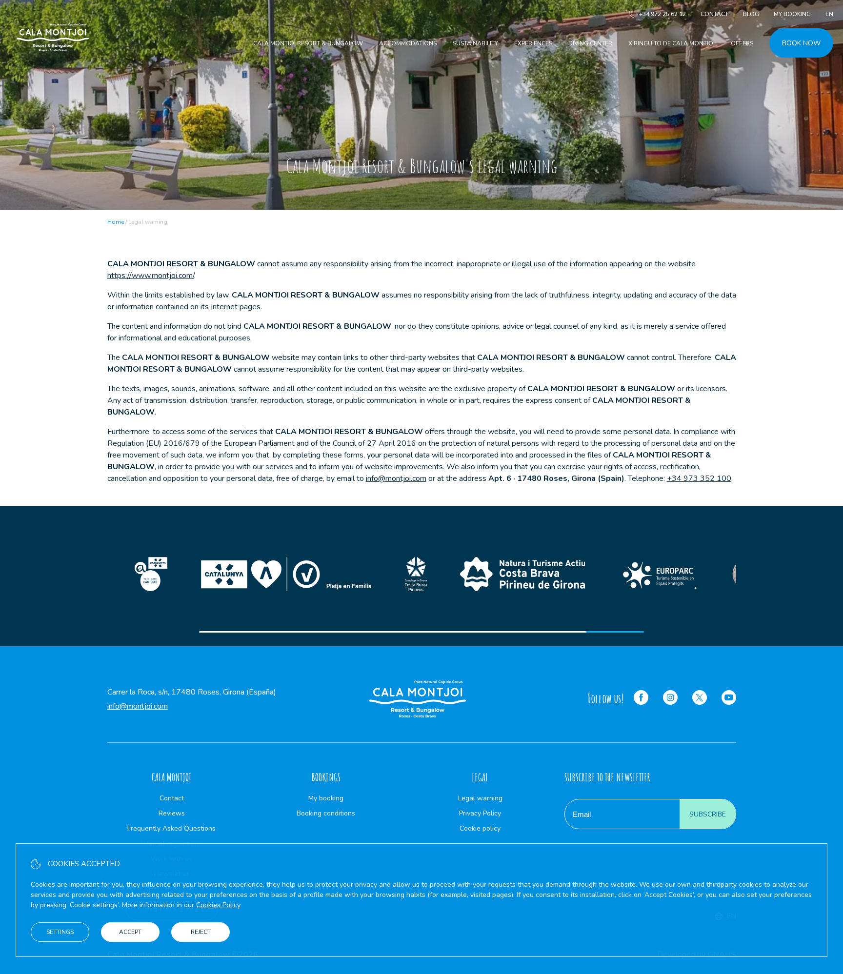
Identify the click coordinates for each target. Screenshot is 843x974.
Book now (801, 43)
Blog (751, 14)
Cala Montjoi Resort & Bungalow (308, 43)
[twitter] (699, 699)
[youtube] (729, 699)
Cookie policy (480, 828)
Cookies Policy (218, 905)
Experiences (533, 43)
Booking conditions (326, 813)
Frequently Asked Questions (171, 828)
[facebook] (641, 699)
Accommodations (408, 43)
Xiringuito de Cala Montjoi (671, 43)
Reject (201, 932)
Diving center (590, 43)
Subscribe (707, 814)
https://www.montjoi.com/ (150, 275)
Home (115, 222)
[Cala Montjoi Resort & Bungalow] (53, 62)
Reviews (172, 813)
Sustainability (475, 43)
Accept (130, 932)
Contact (714, 14)
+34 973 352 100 (699, 478)
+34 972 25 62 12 (662, 14)
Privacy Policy (480, 813)
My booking (792, 14)
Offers (742, 43)
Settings (60, 932)
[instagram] (670, 699)
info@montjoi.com (396, 478)
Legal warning (480, 798)
